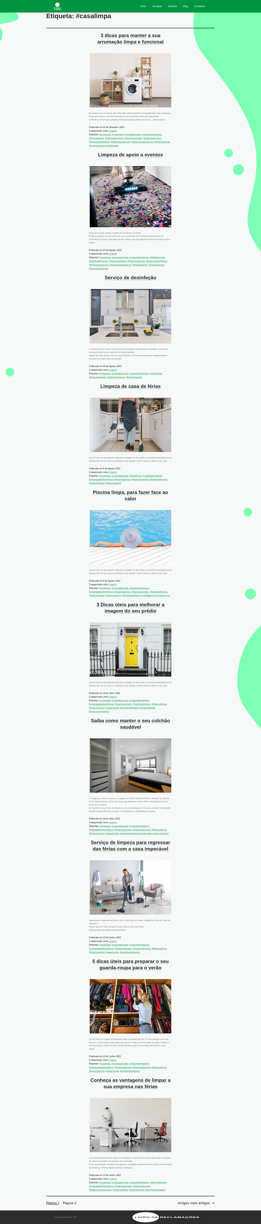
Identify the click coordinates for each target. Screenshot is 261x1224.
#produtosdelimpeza (130, 952)
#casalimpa (117, 134)
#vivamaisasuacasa (98, 268)
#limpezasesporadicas (142, 142)
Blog (185, 6)
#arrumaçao (105, 134)
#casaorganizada (132, 134)
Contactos (199, 6)
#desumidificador (158, 1182)
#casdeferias (135, 476)
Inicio (143, 6)
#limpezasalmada (133, 138)
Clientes (172, 6)
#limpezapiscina (122, 479)
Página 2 (69, 1203)
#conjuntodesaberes (152, 134)
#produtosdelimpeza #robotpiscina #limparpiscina (146, 595)
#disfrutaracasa (96, 138)
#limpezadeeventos (114, 138)
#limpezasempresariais (100, 1190)
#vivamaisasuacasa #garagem (104, 146)
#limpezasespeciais (120, 142)
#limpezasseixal (162, 142)
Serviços (157, 6)
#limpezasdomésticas (99, 142)
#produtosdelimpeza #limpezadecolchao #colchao (144, 833)
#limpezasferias (139, 265)
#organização (112, 708)
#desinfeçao (156, 373)
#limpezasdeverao (152, 138)
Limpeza (112, 131)
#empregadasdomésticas (101, 479)
